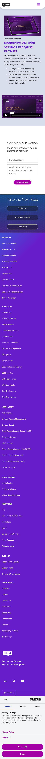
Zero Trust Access (9, 391)
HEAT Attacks (7, 443)
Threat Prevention (9, 298)
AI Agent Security (9, 255)
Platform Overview (9, 243)
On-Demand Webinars (10, 534)
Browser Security (8, 425)
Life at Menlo (7, 619)
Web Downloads (8, 385)
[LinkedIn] (5, 681)
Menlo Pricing (7, 483)
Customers (6, 607)
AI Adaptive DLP (8, 249)
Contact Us (22, 208)
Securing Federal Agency (12, 367)
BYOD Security (8, 324)
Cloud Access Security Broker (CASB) (17, 431)
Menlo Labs (6, 522)
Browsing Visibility (9, 318)
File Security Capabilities (11, 349)
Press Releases (8, 540)
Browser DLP (7, 267)
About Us (5, 588)
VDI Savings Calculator (11, 495)
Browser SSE (7, 312)
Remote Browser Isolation (12, 286)
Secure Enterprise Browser (12, 292)
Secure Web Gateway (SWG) (13, 461)
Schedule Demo (22, 182)
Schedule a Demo (22, 217)
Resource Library (8, 546)
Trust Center (7, 637)
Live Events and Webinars (12, 516)
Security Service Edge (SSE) (13, 455)
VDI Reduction (7, 373)
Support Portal (7, 568)
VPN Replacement (9, 379)
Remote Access (8, 280)
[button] (39, 4)
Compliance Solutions (10, 330)
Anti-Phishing (7, 413)
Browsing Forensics (9, 261)
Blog (3, 510)
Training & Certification (11, 574)
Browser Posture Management (14, 419)
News (4, 528)
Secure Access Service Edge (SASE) (16, 449)
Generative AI (7, 361)
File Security (7, 274)
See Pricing (22, 227)
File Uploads (7, 355)
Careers (5, 594)
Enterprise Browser (9, 437)
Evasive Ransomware (10, 343)
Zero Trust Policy (8, 467)
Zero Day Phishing (9, 397)
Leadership (6, 613)
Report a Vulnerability (10, 562)
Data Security (7, 336)
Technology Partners (10, 631)
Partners (5, 625)
